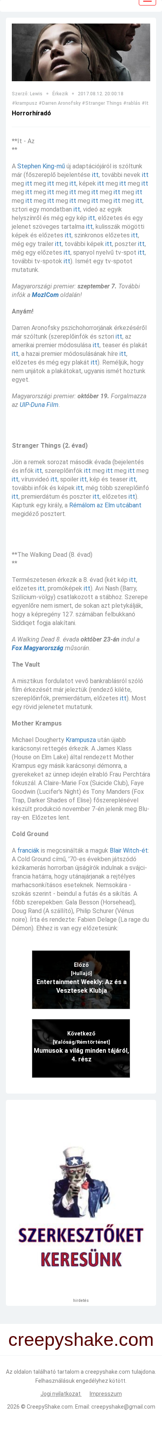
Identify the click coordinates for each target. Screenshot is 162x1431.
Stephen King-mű (41, 166)
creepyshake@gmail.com (123, 1407)
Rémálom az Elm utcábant (105, 505)
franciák (28, 850)
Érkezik (60, 94)
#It (145, 103)
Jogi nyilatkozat (61, 1394)
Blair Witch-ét (129, 850)
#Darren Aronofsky (60, 103)
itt (95, 175)
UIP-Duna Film (39, 404)
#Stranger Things (102, 103)
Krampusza (81, 740)
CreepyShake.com (50, 1407)
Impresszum (106, 1394)
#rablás (131, 103)
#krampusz (24, 103)
